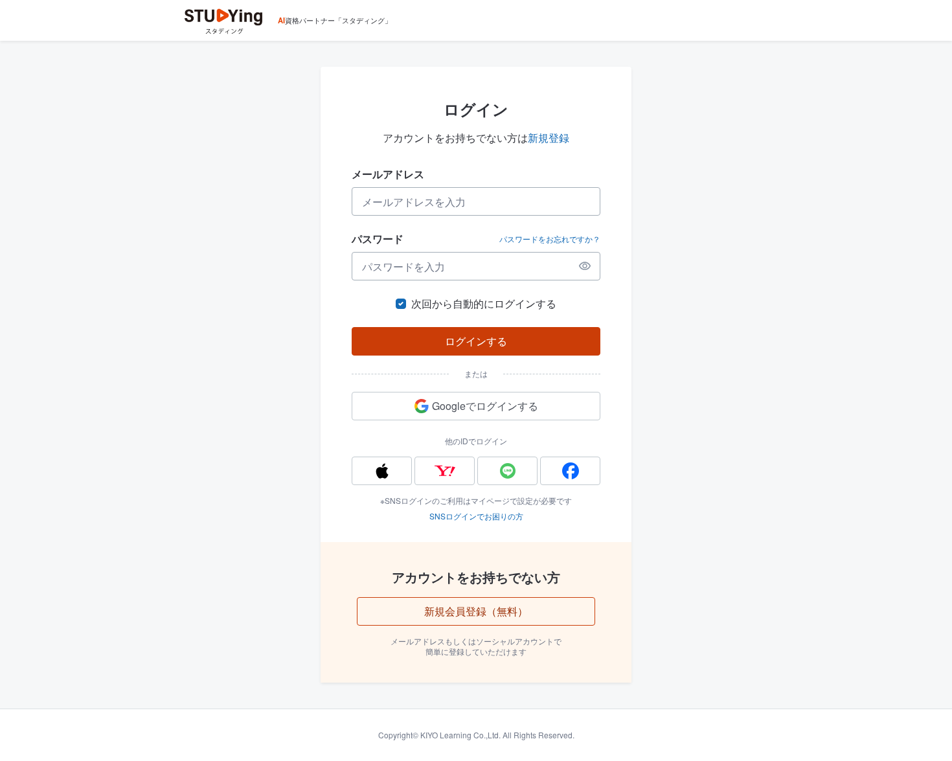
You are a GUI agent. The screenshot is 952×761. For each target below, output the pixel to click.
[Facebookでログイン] (570, 471)
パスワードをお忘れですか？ (549, 239)
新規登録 (548, 137)
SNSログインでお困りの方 (476, 515)
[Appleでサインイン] (382, 471)
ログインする (476, 341)
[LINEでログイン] (507, 471)
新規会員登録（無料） (476, 611)
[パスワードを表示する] (585, 266)
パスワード (377, 238)
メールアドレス (388, 173)
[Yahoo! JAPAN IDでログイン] (444, 471)
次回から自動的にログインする (483, 303)
